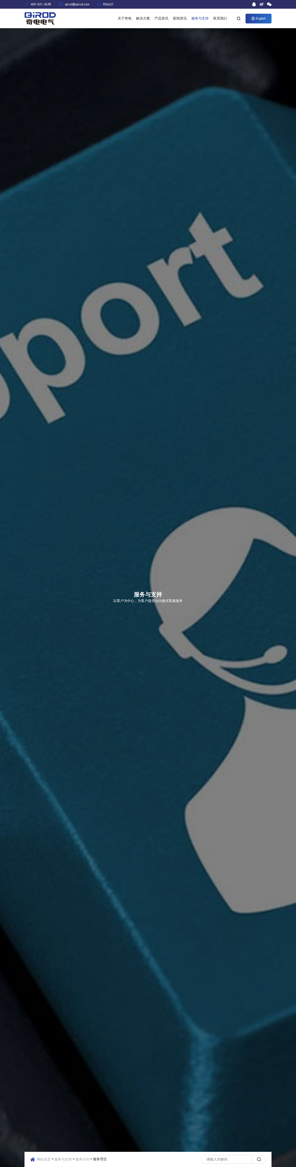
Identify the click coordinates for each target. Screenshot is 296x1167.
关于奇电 (125, 18)
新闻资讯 (180, 18)
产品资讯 (161, 18)
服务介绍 (82, 1159)
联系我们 (220, 18)
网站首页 (44, 1159)
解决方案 (143, 18)
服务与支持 (200, 18)
